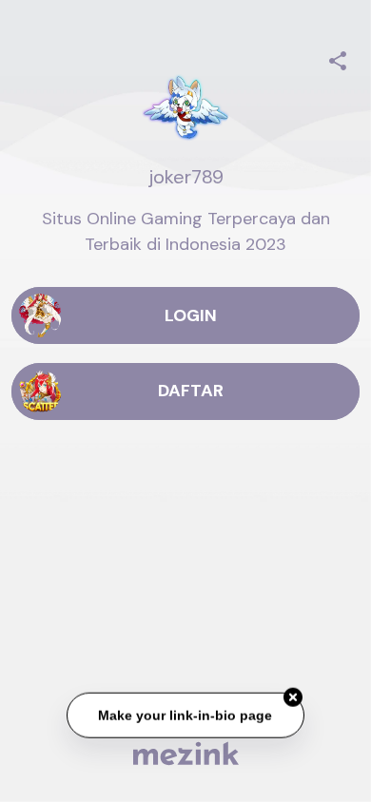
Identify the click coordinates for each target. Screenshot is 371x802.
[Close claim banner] (293, 697)
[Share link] (337, 57)
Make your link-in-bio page (186, 714)
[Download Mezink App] (186, 753)
